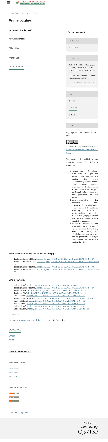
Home (11, 13)
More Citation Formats (80, 83)
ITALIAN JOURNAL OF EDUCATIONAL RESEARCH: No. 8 (59, 306)
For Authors (13, 372)
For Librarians (14, 376)
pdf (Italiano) (77, 32)
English (12, 336)
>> (18, 314)
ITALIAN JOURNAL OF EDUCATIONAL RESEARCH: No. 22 (59, 301)
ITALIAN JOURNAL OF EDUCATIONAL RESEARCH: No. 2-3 (59, 303)
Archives (20, 13)
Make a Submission (20, 351)
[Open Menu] (8, 2)
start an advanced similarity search (36, 320)
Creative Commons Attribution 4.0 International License (82, 149)
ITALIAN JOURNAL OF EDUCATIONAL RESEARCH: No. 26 (60, 290)
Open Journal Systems (18, 412)
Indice (39, 259)
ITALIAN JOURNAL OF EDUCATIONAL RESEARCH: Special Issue (62, 309)
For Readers (13, 368)
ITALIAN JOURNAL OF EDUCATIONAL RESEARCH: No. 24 (59, 295)
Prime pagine (43, 261)
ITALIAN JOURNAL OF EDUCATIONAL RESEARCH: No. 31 (68, 298)
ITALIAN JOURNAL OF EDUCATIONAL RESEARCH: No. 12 (59, 285)
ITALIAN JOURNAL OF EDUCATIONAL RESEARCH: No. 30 (68, 267)
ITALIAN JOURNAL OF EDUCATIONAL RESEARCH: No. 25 (60, 293)
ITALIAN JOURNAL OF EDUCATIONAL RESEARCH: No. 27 (68, 259)
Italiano (12, 339)
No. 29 (29, 13)
